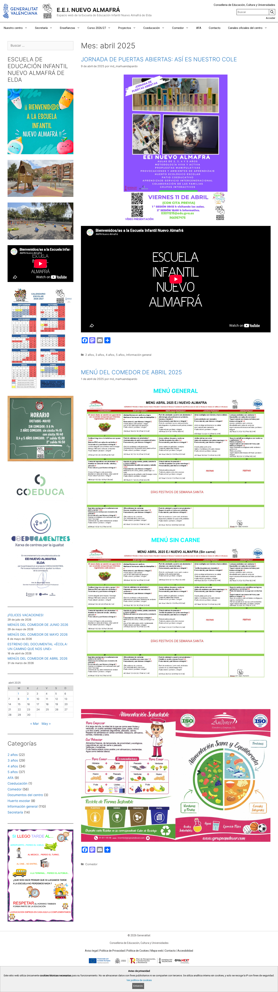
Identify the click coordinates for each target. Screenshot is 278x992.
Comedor (178, 28)
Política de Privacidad (112, 950)
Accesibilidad (185, 950)
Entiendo (138, 985)
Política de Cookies (138, 950)
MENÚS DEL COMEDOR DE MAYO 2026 (38, 634)
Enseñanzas (67, 28)
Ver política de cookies (139, 980)
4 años (110, 354)
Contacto (215, 28)
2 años (89, 354)
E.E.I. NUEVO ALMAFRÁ (88, 10)
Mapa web (157, 950)
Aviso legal (91, 950)
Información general (138, 354)
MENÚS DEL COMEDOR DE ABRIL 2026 (38, 658)
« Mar (34, 724)
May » (46, 724)
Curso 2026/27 (96, 28)
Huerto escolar (19, 801)
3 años (100, 354)
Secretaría (41, 28)
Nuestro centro (13, 28)
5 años (120, 354)
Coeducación (151, 28)
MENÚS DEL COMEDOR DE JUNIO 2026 (38, 625)
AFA (198, 28)
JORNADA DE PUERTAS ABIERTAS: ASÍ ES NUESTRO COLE (159, 59)
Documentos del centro (25, 795)
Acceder (270, 18)
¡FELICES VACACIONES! (25, 615)
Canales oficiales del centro (245, 28)
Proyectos (124, 28)
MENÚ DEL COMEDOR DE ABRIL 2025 (131, 372)
